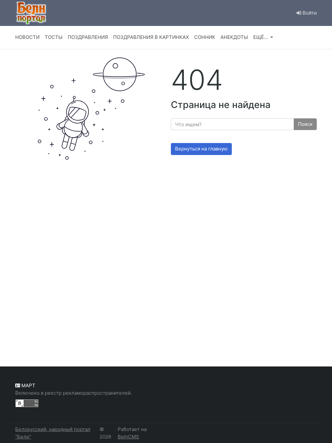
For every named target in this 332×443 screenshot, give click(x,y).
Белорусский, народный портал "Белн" (52, 433)
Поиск (305, 124)
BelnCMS (128, 437)
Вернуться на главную (201, 149)
